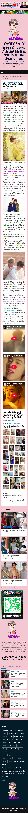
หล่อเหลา (4, 758)
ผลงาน (14, 745)
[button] (6, 432)
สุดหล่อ (20, 751)
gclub (3, 780)
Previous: (13, 495)
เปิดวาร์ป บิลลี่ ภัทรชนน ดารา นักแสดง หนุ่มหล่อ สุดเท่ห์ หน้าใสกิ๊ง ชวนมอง (17, 705)
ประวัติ (9, 745)
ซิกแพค (8, 739)
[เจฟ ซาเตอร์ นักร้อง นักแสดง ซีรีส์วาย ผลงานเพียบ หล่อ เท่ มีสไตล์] (14, 520)
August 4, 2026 (11, 558)
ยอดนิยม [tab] (11, 667)
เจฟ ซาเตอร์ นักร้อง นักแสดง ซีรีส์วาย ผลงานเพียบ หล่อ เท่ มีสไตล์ (18, 675)
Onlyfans (11, 733)
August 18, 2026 (11, 533)
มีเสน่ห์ (16, 748)
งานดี (4, 739)
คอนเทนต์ (22, 736)
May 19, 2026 (10, 583)
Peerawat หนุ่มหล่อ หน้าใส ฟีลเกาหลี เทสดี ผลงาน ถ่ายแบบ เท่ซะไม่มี (18, 715)
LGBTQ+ (5, 733)
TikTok (16, 733)
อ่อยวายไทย (19, 82)
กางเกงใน (16, 736)
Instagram (20, 730)
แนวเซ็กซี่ (10, 761)
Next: (14, 501)
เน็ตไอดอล (19, 758)
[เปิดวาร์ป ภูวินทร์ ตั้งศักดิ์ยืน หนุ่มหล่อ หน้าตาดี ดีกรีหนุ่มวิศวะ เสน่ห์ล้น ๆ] (14, 545)
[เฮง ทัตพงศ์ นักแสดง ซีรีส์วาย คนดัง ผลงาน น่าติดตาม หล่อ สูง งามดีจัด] (14, 570)
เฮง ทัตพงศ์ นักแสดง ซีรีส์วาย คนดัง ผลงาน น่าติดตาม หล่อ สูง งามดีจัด (13, 581)
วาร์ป (11, 751)
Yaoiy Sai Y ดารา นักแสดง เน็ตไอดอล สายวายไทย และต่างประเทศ (14, 51)
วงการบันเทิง (5, 751)
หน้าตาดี (16, 755)
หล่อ (20, 755)
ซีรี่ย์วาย (4, 82)
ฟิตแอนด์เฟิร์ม (10, 748)
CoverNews (22, 808)
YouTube (5, 736)
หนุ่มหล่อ (4, 755)
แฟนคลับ (22, 761)
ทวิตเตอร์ (9, 742)
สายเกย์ (15, 751)
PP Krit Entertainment (14, 423)
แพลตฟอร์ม (16, 761)
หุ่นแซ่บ (10, 758)
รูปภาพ (21, 748)
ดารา (21, 739)
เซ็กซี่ (14, 758)
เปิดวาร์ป (4, 761)
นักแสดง (19, 742)
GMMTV (11, 730)
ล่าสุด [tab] (4, 667)
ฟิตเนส (4, 748)
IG (15, 730)
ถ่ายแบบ (4, 742)
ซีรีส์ (12, 739)
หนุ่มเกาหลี (10, 755)
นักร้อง (15, 742)
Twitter (22, 733)
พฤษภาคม (19, 745)
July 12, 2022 (10, 88)
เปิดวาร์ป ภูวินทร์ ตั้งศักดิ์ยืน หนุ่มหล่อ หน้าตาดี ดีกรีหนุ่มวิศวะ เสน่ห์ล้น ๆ (13, 556)
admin (5, 88)
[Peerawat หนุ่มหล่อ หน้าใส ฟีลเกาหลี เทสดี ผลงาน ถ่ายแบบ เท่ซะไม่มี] (5, 714)
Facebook (5, 730)
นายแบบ (4, 745)
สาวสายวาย (9, 82)
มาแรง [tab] (18, 667)
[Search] (26, 71)
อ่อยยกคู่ (14, 82)
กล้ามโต (10, 736)
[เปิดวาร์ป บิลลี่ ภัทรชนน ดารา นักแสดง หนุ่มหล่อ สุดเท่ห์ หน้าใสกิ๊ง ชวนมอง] (5, 703)
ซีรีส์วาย (17, 739)
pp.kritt (11, 420)
